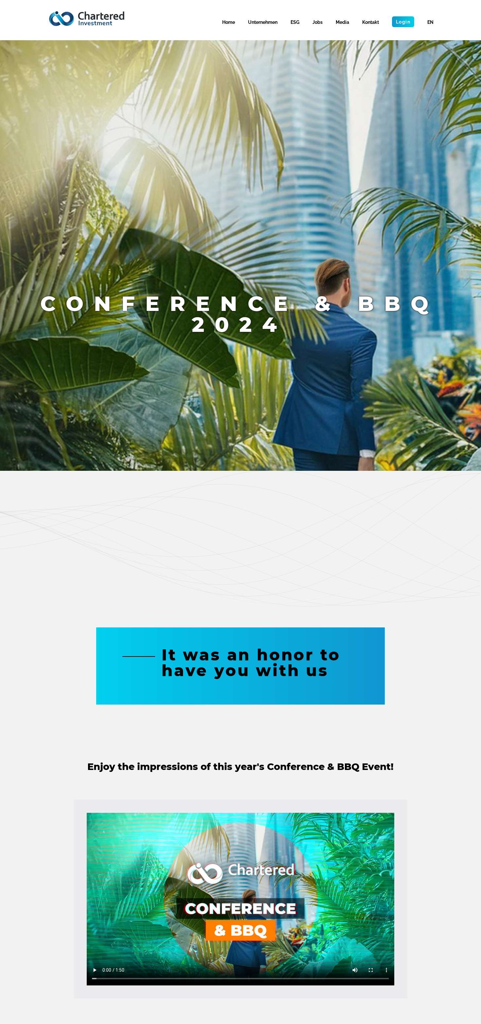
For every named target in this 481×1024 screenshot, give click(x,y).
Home (228, 22)
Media (342, 22)
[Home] (86, 18)
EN (430, 22)
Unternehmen (262, 22)
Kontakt (370, 22)
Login (403, 22)
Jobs (317, 22)
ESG (295, 22)
